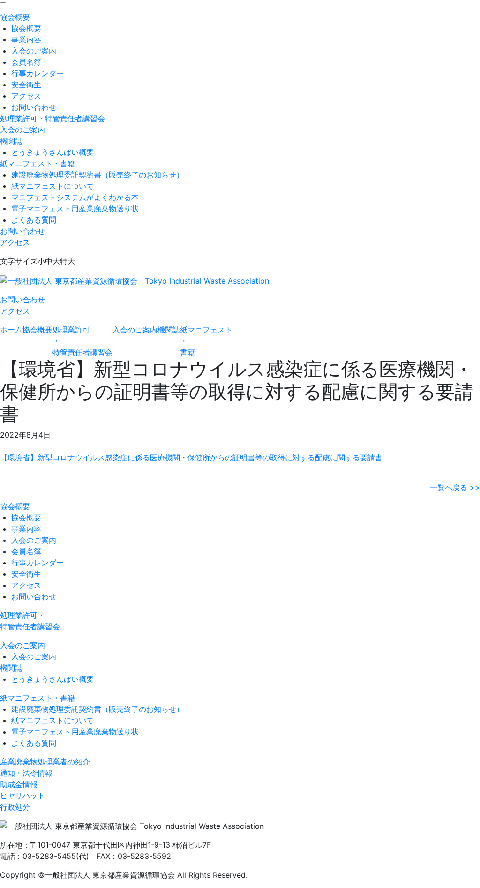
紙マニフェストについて (52, 186)
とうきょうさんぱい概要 (52, 152)
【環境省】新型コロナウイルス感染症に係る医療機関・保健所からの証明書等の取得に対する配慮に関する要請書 (191, 457)
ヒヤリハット (22, 795)
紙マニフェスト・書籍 (37, 163)
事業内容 (26, 39)
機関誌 (11, 141)
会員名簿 (26, 62)
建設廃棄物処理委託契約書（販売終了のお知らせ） (97, 174)
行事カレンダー (37, 73)
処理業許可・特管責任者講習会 (52, 118)
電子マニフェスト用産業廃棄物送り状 (75, 208)
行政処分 (15, 806)
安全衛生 (26, 84)
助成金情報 (19, 784)
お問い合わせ (33, 107)
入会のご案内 (33, 50)
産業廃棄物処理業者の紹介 (45, 761)
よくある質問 (33, 219)
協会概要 (15, 17)
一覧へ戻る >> (455, 487)
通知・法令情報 (26, 773)
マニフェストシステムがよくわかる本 (75, 197)
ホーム (11, 329)
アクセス (26, 95)
